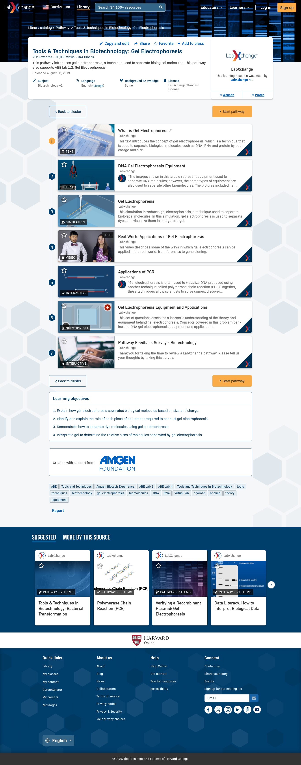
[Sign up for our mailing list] (253, 698)
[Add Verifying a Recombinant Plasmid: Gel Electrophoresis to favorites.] (160, 566)
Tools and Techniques (76, 487)
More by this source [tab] (86, 537)
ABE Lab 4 (165, 487)
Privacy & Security (109, 712)
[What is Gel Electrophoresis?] (183, 140)
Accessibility (159, 689)
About (101, 666)
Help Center (158, 666)
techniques (59, 493)
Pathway (63, 28)
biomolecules (138, 493)
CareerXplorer (52, 690)
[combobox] (98, 7)
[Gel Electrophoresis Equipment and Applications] (183, 317)
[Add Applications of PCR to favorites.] (66, 270)
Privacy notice (106, 704)
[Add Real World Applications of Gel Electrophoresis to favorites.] (66, 235)
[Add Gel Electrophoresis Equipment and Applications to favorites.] (66, 306)
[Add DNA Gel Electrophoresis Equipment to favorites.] (66, 164)
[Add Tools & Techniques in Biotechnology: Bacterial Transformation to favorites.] (43, 566)
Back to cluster (69, 112)
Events (209, 681)
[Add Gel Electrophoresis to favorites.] (66, 200)
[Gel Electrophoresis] (183, 211)
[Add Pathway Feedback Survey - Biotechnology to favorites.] (66, 341)
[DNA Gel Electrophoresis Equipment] (183, 175)
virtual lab (182, 493)
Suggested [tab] (44, 537)
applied (215, 493)
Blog (100, 674)
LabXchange (241, 80)
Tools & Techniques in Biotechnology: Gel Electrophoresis (119, 28)
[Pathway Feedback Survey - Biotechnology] (183, 352)
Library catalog (40, 28)
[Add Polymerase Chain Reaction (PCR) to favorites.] (102, 566)
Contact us (212, 666)
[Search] (161, 7)
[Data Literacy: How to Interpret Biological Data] (238, 612)
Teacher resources (163, 681)
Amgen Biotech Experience (115, 487)
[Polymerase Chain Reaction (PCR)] (121, 612)
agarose (199, 493)
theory (229, 493)
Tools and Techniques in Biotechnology (204, 487)
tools (240, 487)
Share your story (216, 674)
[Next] (271, 585)
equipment (59, 500)
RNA (167, 493)
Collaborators (106, 689)
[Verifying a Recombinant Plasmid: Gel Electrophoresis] (180, 612)
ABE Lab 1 (146, 487)
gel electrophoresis (110, 493)
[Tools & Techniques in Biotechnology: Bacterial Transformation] (62, 612)
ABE (54, 487)
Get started (158, 674)
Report (58, 510)
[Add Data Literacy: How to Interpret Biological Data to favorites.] (219, 566)
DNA (156, 493)
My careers (50, 697)
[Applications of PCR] (183, 281)
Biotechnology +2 (50, 85)
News (100, 681)
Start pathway (234, 112)
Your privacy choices (111, 719)
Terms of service (108, 696)
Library (83, 7)
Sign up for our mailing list (223, 689)
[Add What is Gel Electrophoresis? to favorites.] (66, 129)
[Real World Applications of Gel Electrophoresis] (183, 246)
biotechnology (82, 493)
